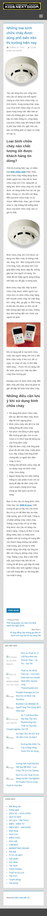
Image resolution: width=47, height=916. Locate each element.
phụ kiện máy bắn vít (20, 898)
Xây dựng (13, 883)
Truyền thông (15, 880)
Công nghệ (13, 610)
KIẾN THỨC (14, 838)
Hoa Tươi (13, 834)
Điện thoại (13, 831)
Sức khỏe (13, 862)
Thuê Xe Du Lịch (16, 873)
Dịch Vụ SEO (15, 817)
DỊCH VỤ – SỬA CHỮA (20, 813)
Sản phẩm (13, 859)
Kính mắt (13, 841)
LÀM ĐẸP (13, 845)
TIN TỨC (13, 876)
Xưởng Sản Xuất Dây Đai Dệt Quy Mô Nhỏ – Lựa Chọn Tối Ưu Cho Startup (27, 767)
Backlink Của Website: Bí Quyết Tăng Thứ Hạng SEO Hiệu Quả (28, 707)
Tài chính (13, 866)
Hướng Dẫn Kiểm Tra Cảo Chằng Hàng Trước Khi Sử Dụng (30, 747)
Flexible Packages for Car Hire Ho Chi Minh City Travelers (27, 695)
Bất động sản (15, 806)
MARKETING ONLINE (19, 848)
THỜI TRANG (15, 869)
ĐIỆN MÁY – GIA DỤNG (20, 827)
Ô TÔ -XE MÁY (16, 855)
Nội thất (12, 852)
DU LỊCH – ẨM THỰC (19, 820)
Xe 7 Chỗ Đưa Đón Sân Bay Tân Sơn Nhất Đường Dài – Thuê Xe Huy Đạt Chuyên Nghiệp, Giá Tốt (22, 722)
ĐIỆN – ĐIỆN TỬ (17, 824)
